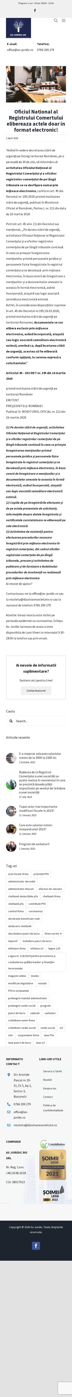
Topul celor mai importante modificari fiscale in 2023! (38, 808)
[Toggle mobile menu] (64, 20)
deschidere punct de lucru (24, 933)
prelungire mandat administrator (27, 998)
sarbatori (50, 1013)
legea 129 (54, 948)
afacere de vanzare (50, 889)
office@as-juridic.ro (20, 50)
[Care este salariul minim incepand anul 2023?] (11, 827)
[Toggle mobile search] (56, 20)
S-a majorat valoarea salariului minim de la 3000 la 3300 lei (40, 756)
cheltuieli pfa (16, 904)
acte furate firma (18, 874)
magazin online (17, 976)
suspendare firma (28, 1035)
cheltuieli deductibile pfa (23, 896)
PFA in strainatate (18, 991)
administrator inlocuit (21, 889)
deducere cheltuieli (19, 926)
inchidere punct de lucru (37, 941)
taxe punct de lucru (19, 1042)
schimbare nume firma (21, 1020)
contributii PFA (37, 904)
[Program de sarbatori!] (11, 844)
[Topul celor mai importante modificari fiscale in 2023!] (11, 809)
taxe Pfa (49, 1035)
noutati (42, 983)
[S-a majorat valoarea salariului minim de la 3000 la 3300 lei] (11, 756)
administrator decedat (21, 881)
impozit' (13, 941)
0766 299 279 (45, 50)
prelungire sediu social (21, 1005)
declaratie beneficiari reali (24, 918)
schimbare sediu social (22, 1028)
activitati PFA (41, 874)
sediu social (48, 1028)
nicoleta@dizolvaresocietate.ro (23, 1125)
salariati (35, 1013)
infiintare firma (17, 948)
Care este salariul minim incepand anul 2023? (35, 827)
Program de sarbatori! (34, 844)
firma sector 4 (53, 933)
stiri (10, 1035)
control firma (16, 911)
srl (61, 1028)
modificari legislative (20, 983)
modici (35, 976)
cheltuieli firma (51, 896)
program (45, 1005)
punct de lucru (16, 1013)
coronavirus (36, 911)
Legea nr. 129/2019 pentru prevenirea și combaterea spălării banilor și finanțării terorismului (31, 962)
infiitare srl (37, 948)
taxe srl (40, 1042)
